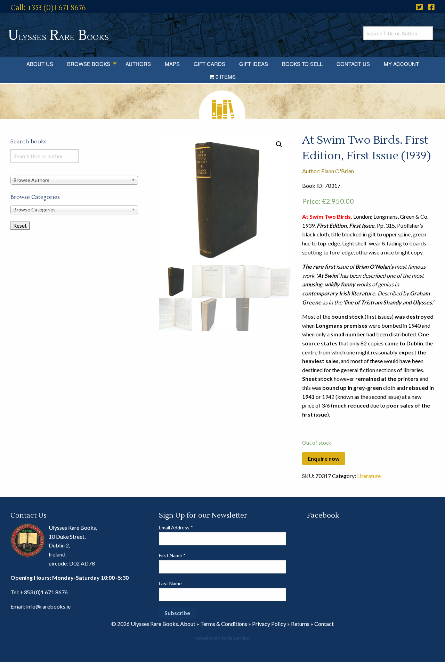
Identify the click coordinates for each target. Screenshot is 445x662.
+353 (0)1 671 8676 (44, 592)
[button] (279, 144)
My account (401, 63)
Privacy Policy (269, 623)
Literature (369, 475)
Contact (324, 623)
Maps (172, 63)
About (187, 623)
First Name (172, 555)
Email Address (176, 527)
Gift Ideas (253, 63)
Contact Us (353, 63)
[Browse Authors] (74, 180)
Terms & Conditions (223, 623)
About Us (39, 63)
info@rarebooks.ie (48, 606)
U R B (58, 35)
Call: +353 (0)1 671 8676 (48, 7)
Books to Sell (302, 63)
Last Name (170, 583)
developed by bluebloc (222, 638)
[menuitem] (39, 63)
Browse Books (88, 63)
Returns (300, 623)
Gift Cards (209, 63)
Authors (138, 63)
